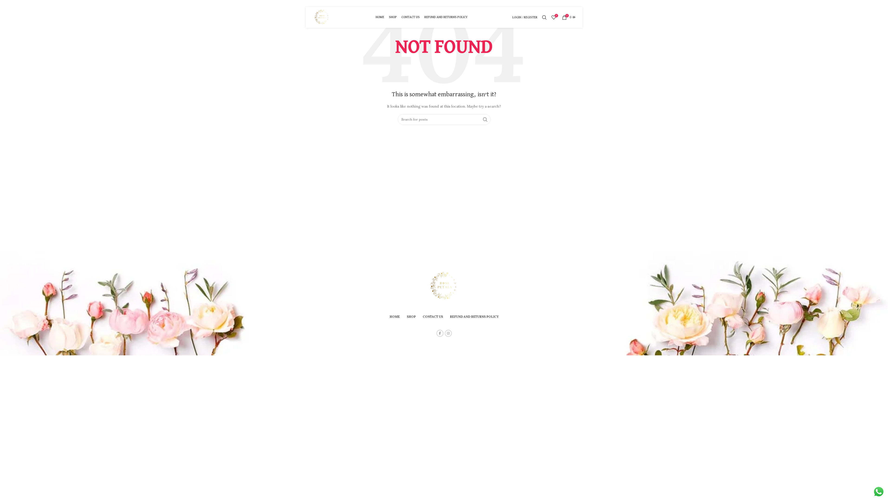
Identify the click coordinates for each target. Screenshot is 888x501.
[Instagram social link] (448, 333)
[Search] (544, 17)
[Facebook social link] (439, 333)
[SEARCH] (485, 119)
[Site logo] (322, 17)
